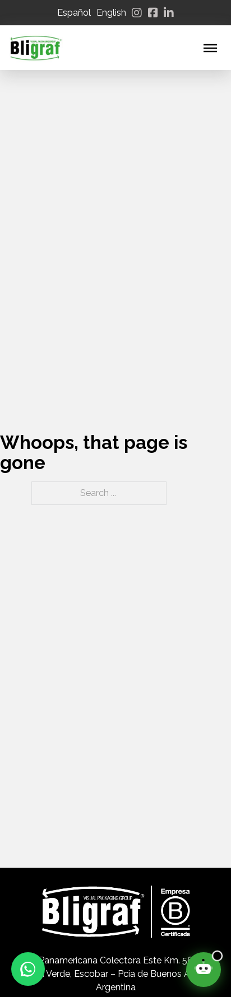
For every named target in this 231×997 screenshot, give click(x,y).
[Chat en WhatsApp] (28, 969)
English (111, 12)
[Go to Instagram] (137, 12)
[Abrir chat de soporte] (203, 969)
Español (74, 12)
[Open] (210, 48)
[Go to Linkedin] (169, 12)
